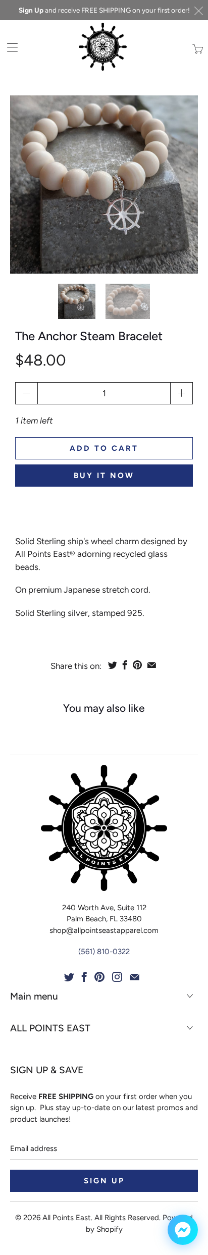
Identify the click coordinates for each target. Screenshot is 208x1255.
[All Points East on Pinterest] (99, 977)
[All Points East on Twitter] (69, 977)
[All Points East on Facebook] (84, 977)
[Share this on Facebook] (125, 664)
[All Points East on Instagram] (117, 977)
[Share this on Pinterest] (137, 664)
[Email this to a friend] (152, 664)
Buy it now (104, 475)
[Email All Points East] (134, 977)
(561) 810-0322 (104, 951)
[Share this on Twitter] (113, 664)
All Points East (66, 1217)
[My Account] (9, 47)
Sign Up (31, 10)
